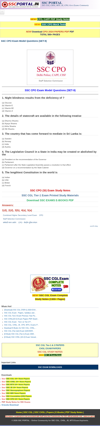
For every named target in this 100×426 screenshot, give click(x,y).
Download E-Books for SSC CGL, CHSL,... (20, 328)
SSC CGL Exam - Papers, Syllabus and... (20, 313)
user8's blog (94, 226)
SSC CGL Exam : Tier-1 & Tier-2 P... (18, 322)
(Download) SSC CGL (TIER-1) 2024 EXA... (20, 310)
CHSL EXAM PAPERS (50, 348)
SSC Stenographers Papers (18, 390)
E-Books (59, 412)
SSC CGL (28, 412)
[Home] (20, 7)
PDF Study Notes (74, 412)
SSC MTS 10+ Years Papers (18, 384)
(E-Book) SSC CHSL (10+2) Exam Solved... (20, 337)
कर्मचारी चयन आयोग (9, 222)
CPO (41, 215)
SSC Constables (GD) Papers (19, 396)
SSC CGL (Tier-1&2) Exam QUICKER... (19, 331)
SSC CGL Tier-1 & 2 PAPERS (50, 345)
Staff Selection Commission (14, 219)
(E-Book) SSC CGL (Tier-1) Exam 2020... (19, 334)
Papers (50, 412)
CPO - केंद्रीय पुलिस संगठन (27, 222)
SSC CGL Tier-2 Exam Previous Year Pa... (20, 316)
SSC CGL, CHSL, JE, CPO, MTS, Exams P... (21, 325)
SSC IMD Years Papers (16, 393)
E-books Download (10, 405)
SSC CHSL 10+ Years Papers (18, 382)
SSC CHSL (39, 412)
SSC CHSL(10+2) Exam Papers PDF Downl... (21, 319)
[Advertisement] (50, 248)
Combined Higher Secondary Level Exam (20, 215)
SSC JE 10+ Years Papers (17, 387)
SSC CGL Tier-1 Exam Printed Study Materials (50, 195)
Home (19, 412)
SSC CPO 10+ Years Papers (18, 399)
